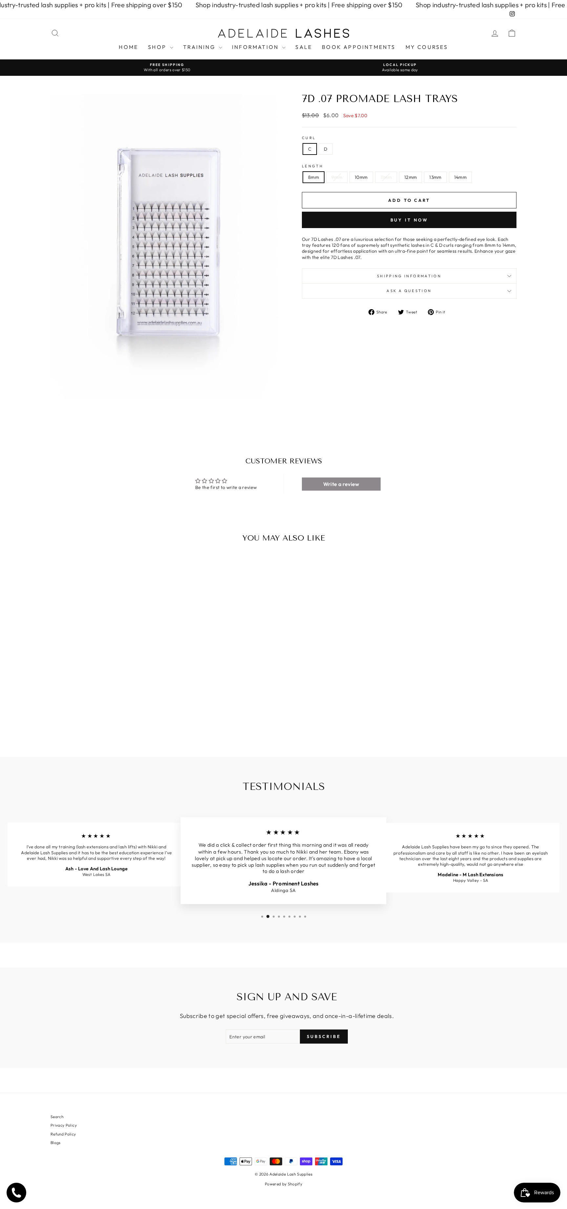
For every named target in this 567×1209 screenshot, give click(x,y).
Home (128, 47)
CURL (309, 138)
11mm (386, 177)
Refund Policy (63, 1134)
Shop (158, 47)
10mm (361, 177)
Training (200, 47)
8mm (313, 177)
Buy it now (409, 220)
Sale (303, 47)
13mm (435, 177)
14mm (460, 177)
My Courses (427, 47)
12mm (410, 177)
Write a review (341, 484)
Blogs (56, 1142)
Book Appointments (358, 47)
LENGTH (312, 166)
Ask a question (409, 290)
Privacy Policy (64, 1125)
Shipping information (409, 276)
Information (256, 47)
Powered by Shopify (283, 1183)
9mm (336, 177)
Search (57, 1116)
